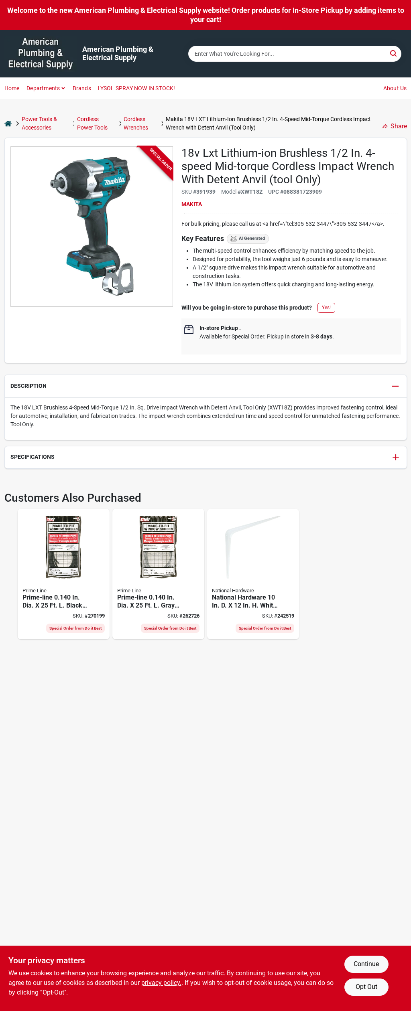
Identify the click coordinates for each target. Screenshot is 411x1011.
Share (399, 126)
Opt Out (366, 987)
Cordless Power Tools (92, 123)
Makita (191, 204)
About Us (395, 88)
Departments (43, 88)
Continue (366, 964)
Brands (82, 88)
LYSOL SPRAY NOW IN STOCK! (136, 88)
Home (12, 88)
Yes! (326, 307)
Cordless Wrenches (136, 123)
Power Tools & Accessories (39, 123)
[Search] (394, 53)
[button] (206, 386)
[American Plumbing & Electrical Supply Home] (40, 54)
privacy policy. (161, 983)
